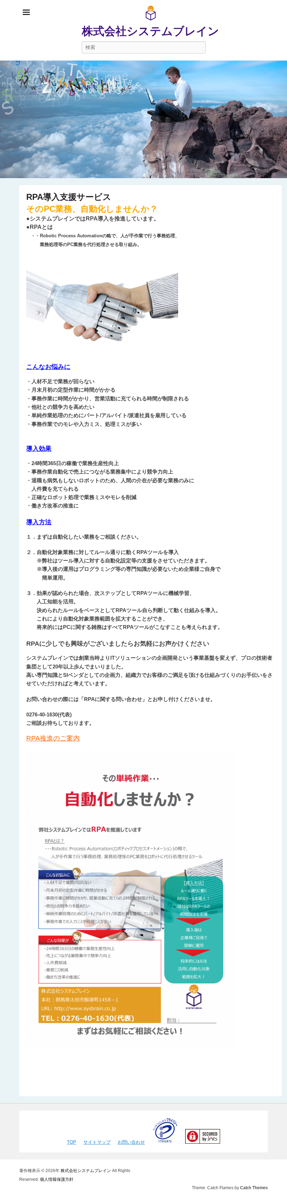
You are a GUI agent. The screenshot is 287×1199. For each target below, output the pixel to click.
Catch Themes (254, 1187)
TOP (71, 1142)
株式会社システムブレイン (150, 31)
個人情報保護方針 (57, 1179)
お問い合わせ (131, 1142)
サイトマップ (97, 1142)
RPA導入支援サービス (68, 197)
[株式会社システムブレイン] (143, 119)
